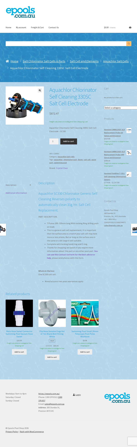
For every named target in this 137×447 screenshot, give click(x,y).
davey (80, 159)
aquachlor (58, 159)
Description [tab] (11, 185)
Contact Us (54, 27)
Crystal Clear (62, 168)
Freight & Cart (37, 27)
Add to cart (68, 141)
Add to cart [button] (19, 352)
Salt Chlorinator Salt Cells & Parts (44, 61)
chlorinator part (70, 159)
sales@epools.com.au (113, 225)
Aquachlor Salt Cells (116, 61)
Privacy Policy (12, 431)
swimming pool (60, 162)
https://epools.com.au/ (49, 393)
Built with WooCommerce (32, 431)
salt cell (87, 159)
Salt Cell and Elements (84, 61)
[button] (40, 90)
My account (21, 27)
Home (8, 27)
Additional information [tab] (16, 193)
